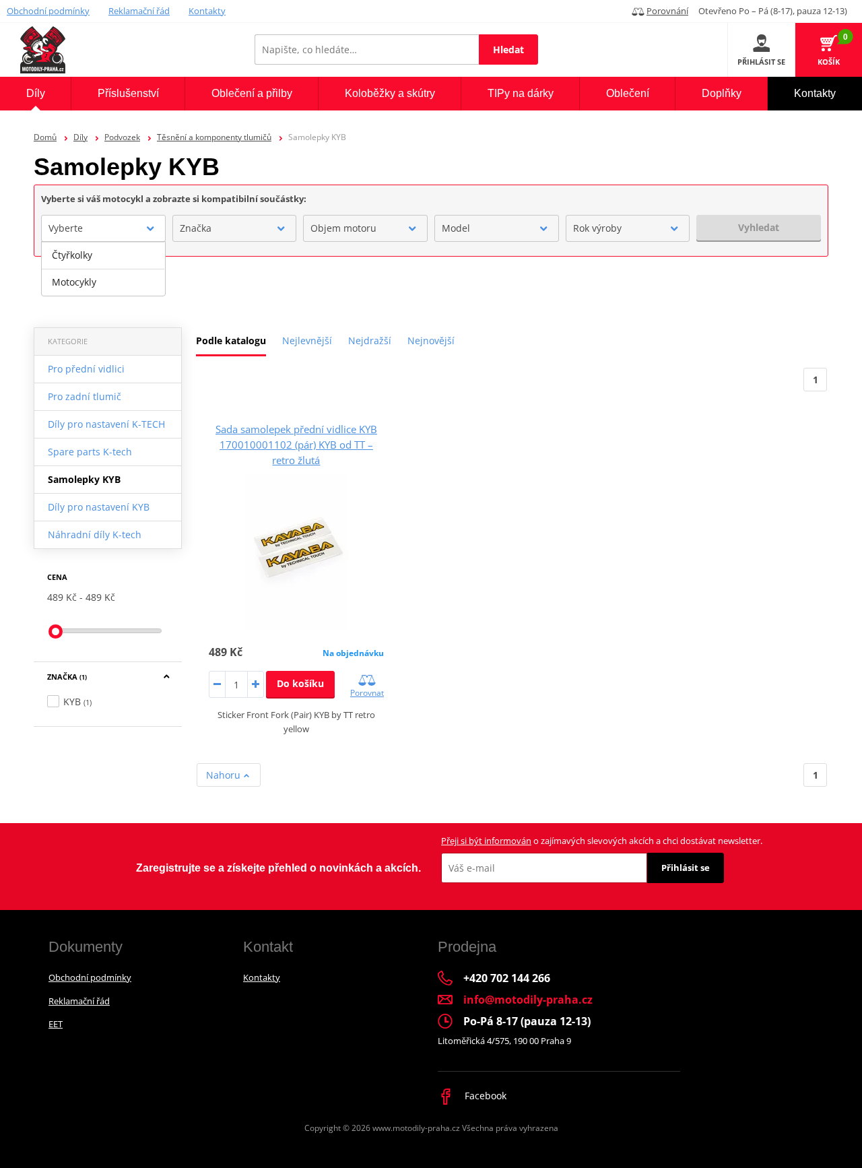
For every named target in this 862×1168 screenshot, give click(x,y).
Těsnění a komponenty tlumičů (214, 137)
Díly (80, 137)
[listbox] (103, 268)
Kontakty (207, 11)
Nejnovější (431, 340)
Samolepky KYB (84, 479)
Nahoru (224, 775)
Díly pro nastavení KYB (99, 506)
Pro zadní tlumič (84, 396)
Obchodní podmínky (48, 11)
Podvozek (122, 137)
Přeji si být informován (486, 841)
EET (55, 1024)
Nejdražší (369, 340)
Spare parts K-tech (90, 451)
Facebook (484, 1095)
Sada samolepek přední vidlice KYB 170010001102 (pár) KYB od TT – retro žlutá (296, 444)
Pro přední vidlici (86, 368)
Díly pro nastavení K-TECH (106, 424)
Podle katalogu (231, 340)
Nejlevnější (307, 340)
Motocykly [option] (74, 281)
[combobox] (103, 228)
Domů (45, 137)
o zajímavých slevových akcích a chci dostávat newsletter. (601, 841)
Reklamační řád (139, 11)
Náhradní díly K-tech (94, 534)
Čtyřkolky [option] (72, 255)
